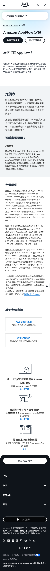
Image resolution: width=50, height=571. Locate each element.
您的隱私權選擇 (28, 555)
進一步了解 (25, 389)
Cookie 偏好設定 (10, 559)
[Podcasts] (30, 541)
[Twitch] (21, 541)
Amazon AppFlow (10, 25)
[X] (4, 541)
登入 (25, 449)
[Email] (34, 541)
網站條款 (15, 555)
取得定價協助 (23, 338)
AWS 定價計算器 (24, 322)
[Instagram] (17, 541)
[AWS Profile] (45, 4)
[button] (16, 15)
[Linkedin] (13, 541)
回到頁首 (23, 548)
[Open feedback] (47, 285)
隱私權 (6, 555)
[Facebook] (8, 541)
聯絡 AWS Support (32, 294)
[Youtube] (26, 541)
